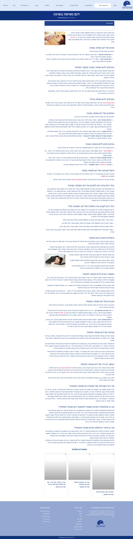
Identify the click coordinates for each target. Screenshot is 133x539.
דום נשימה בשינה (103, 5)
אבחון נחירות (59, 5)
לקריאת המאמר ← (107, 494)
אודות (114, 5)
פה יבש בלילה (24, 5)
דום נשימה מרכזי (108, 103)
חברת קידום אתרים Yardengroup (66, 537)
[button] (46, 23)
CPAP (103, 176)
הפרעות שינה (88, 5)
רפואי (36, 5)
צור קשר (5, 5)
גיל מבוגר (103, 164)
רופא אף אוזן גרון (65, 368)
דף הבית (73, 17)
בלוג (14, 5)
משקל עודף (108, 151)
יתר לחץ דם (62, 313)
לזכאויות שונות (77, 179)
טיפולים (47, 5)
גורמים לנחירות (74, 5)
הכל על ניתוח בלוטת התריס (104, 492)
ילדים (67, 372)
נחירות (73, 37)
